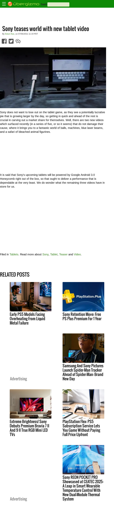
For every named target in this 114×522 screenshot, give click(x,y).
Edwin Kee (9, 34)
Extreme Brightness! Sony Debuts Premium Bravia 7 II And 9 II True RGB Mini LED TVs (29, 428)
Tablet (54, 254)
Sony (45, 254)
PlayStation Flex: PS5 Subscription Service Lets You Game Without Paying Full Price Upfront (81, 428)
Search (44, 4)
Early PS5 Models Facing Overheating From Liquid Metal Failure (27, 318)
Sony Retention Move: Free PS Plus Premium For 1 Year (82, 316)
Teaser (63, 254)
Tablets (14, 254)
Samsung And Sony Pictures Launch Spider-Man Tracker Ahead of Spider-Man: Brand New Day (83, 372)
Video (77, 254)
